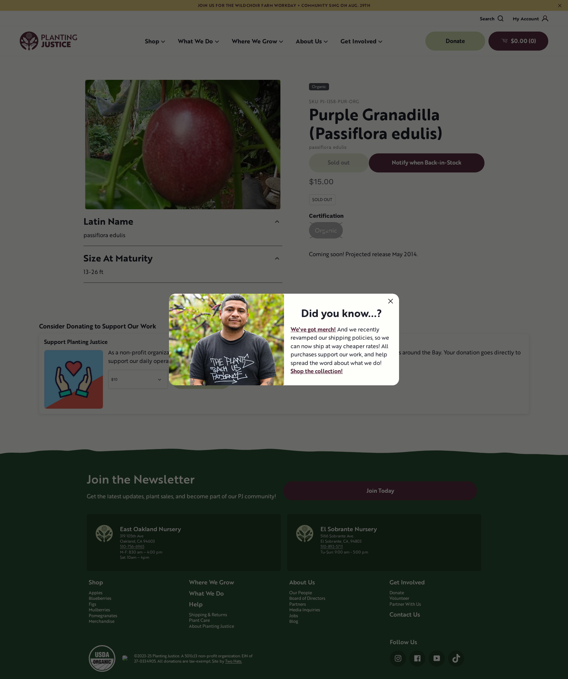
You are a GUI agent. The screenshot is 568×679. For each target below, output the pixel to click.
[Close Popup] (391, 301)
